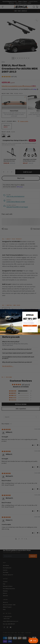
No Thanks (30, 329)
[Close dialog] (39, 310)
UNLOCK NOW (30, 325)
